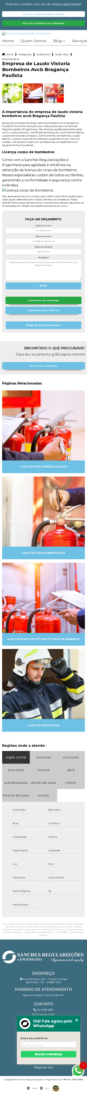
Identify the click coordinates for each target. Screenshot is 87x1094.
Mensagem (43, 257)
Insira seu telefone (34, 1038)
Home (8, 41)
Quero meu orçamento (43, 366)
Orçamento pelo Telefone (43, 310)
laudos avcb (43, 54)
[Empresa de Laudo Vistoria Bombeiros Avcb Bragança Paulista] (12, 93)
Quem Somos (33, 41)
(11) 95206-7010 (44, 1014)
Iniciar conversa (48, 1054)
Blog (57, 41)
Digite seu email (43, 236)
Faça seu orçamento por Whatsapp (43, 23)
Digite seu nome (43, 225)
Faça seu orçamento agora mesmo (43, 14)
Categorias (24, 54)
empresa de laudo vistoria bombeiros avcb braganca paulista (10, 59)
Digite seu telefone (43, 247)
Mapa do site (43, 1067)
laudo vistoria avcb (62, 54)
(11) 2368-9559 (44, 1009)
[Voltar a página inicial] (43, 956)
